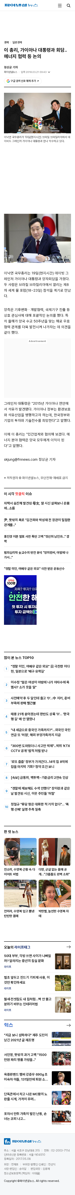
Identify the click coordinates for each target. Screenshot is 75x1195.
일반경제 (17, 42)
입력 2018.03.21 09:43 (34, 72)
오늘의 (17, 947)
